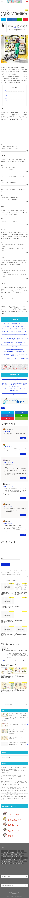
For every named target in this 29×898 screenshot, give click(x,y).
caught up (6, 850)
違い (25, 861)
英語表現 (24, 859)
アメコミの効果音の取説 (17, 724)
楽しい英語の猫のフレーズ (15, 737)
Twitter (5, 660)
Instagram (17, 660)
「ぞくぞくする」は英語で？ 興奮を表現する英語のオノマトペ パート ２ (17, 744)
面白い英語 (15, 863)
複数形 (5, 861)
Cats (2, 850)
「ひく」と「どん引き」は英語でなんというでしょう (14, 328)
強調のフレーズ (4, 857)
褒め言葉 (9, 861)
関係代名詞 (10, 863)
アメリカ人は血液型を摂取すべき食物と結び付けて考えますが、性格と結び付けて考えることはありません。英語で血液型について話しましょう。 (13, 717)
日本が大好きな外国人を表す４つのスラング (14, 351)
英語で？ (14, 859)
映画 (26, 857)
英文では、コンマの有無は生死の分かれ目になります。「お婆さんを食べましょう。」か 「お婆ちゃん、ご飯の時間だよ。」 (14, 385)
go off (6, 103)
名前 (2, 558)
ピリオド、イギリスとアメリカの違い (16, 854)
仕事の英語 (9, 856)
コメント (3, 545)
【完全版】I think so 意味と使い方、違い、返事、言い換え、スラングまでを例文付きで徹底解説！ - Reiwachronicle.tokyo (14, 789)
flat (5, 90)
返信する (23, 438)
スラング (24, 852)
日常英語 (10, 892)
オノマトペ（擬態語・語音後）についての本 (17, 27)
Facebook (11, 660)
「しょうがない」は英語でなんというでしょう (14, 323)
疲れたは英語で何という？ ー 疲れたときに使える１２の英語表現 (18, 731)
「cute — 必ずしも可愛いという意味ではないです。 (14, 331)
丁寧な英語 (4, 856)
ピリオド (6, 854)
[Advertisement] (14, 132)
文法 (19, 857)
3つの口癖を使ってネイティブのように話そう (14, 326)
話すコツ (14, 861)
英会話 (3, 407)
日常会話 (22, 857)
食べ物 (22, 863)
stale (6, 95)
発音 (6, 859)
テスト (3, 854)
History (16, 850)
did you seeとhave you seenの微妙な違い (14, 342)
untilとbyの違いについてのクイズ (14, 349)
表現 (2, 861)
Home (6, 892)
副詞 (17, 856)
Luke (7, 648)
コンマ (20, 852)
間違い (5, 863)
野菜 (2, 863)
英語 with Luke (13, 896)
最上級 (3, 859)
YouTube (23, 660)
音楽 (19, 863)
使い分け (13, 856)
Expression (11, 850)
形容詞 (9, 857)
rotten (6, 100)
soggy (6, 98)
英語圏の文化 (14, 893)
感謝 (16, 857)
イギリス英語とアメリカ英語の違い (8, 852)
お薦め (22, 850)
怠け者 (13, 857)
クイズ (17, 852)
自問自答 (9, 859)
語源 (23, 861)
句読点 (20, 856)
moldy (6, 92)
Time (19, 850)
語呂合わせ (19, 861)
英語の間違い (19, 859)
